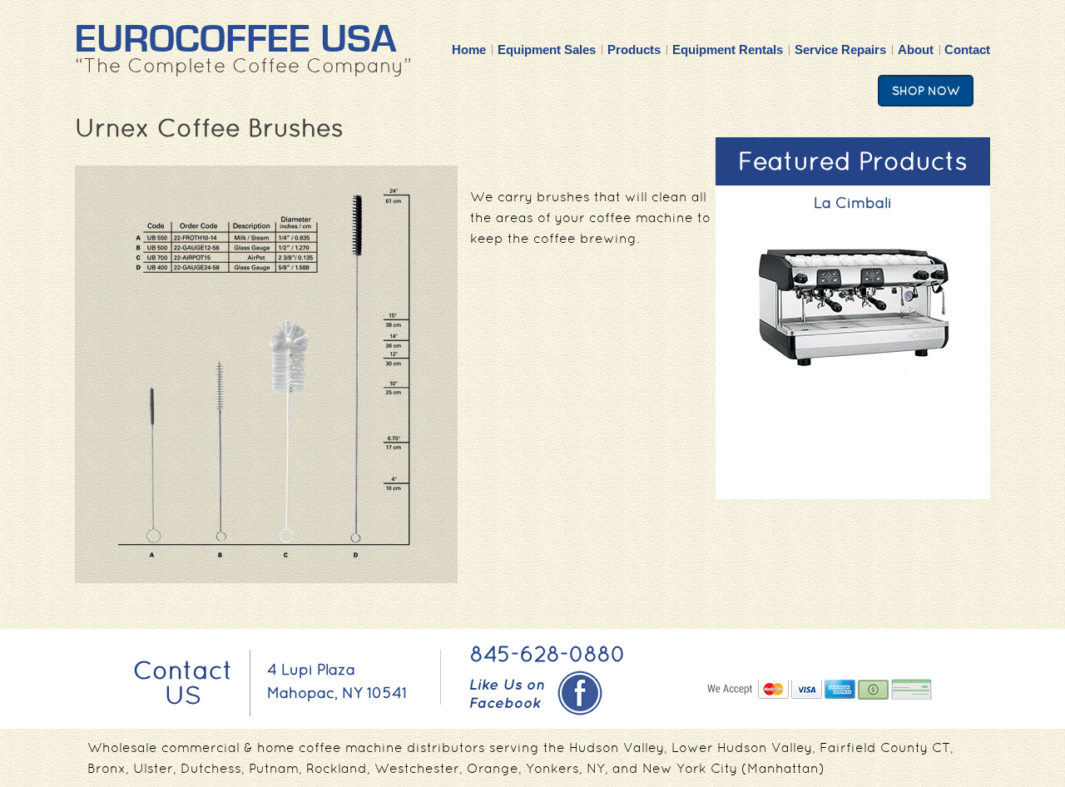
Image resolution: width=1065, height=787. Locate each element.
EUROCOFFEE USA (235, 39)
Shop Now (925, 90)
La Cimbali (853, 202)
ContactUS (183, 683)
